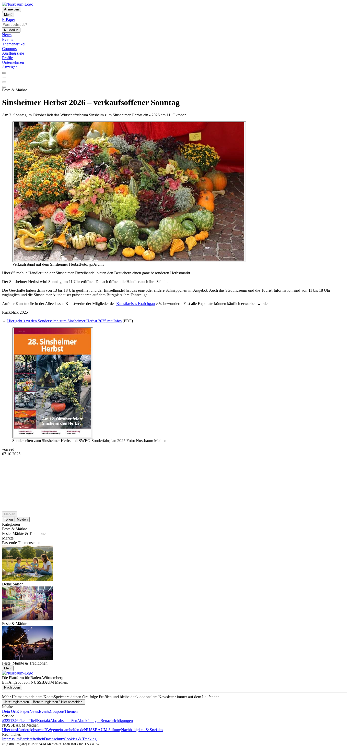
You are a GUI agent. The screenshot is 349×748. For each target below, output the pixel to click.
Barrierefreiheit (32, 739)
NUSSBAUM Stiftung (102, 730)
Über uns (9, 730)
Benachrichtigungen (116, 720)
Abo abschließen (63, 720)
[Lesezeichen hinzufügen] (4, 82)
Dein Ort (9, 711)
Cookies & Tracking (80, 739)
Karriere (23, 730)
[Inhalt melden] (4, 87)
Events (44, 711)
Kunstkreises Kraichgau (135, 303)
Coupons (57, 711)
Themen (71, 711)
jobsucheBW (40, 730)
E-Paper (22, 711)
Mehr (7, 668)
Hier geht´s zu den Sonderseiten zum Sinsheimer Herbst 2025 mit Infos (64, 321)
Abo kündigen (88, 720)
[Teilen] (4, 77)
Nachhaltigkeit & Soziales (142, 730)
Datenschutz (54, 739)
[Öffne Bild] (129, 191)
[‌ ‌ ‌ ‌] (174, 465)
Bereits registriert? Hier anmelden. (58, 702)
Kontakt (43, 720)
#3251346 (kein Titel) (19, 720)
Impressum (11, 739)
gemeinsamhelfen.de (67, 730)
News (34, 711)
